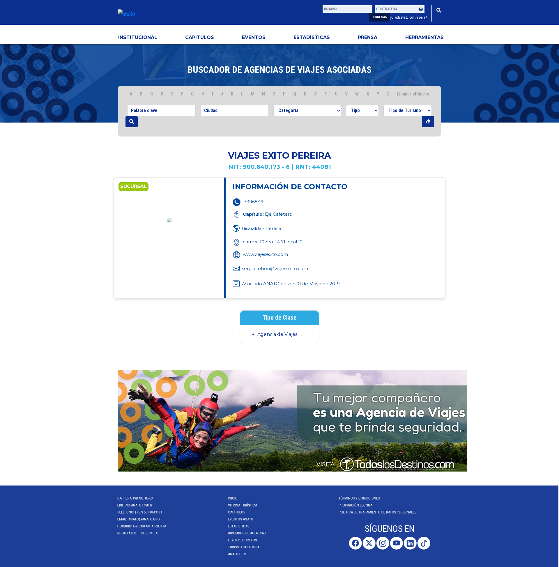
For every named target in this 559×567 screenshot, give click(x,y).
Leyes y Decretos (243, 540)
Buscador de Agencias (247, 533)
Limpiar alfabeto (413, 94)
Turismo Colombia (244, 547)
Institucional (137, 37)
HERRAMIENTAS (424, 37)
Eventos (254, 37)
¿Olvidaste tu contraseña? (408, 17)
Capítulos (199, 37)
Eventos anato (241, 519)
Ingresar (379, 17)
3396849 (253, 201)
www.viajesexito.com (265, 254)
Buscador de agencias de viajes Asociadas (279, 69)
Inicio (233, 498)
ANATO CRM (238, 554)
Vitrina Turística (243, 505)
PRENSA (367, 37)
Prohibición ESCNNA (356, 505)
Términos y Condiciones (359, 498)
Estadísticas (311, 37)
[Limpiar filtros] (428, 121)
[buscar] (131, 121)
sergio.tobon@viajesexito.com (275, 268)
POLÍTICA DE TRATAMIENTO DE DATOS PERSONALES (378, 512)
